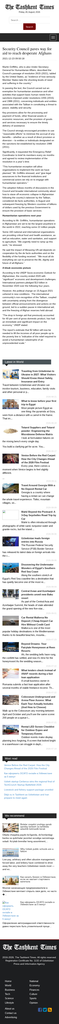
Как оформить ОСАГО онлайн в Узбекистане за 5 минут (37, 903)
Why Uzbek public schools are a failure (36, 850)
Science (9, 998)
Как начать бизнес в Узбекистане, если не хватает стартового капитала (38, 879)
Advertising (11, 1017)
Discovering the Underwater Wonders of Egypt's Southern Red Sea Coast (38, 568)
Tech (7, 994)
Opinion (34, 1002)
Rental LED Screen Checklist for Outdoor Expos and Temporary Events (37, 730)
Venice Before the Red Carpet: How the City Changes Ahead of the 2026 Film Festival (38, 459)
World (8, 985)
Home (8, 981)
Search (29, 26)
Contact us (11, 1013)
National (34, 981)
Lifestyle (9, 1002)
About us (9, 1008)
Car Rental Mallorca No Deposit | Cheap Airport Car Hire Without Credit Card (37, 621)
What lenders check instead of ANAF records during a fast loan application (38, 674)
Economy (35, 985)
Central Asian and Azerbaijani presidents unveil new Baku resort (38, 594)
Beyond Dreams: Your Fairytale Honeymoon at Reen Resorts (38, 647)
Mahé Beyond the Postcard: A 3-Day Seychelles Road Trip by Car (38, 515)
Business (10, 989)
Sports (33, 998)
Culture (33, 994)
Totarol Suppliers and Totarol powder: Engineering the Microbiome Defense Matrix (38, 431)
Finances (34, 989)
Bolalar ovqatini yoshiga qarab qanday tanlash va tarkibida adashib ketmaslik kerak (36, 826)
